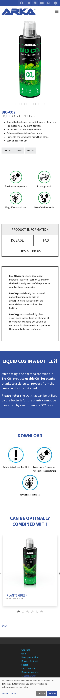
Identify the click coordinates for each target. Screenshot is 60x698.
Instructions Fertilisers (30, 494)
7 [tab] (43, 103)
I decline (41, 693)
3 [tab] (25, 103)
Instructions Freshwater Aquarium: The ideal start (44, 469)
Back (4, 625)
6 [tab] (39, 103)
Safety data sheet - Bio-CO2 (16, 467)
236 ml (18, 150)
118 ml (7, 150)
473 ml (30, 150)
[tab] (30, 229)
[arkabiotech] (19, 11)
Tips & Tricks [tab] (30, 251)
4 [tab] (30, 103)
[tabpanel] (30, 59)
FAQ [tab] (46, 240)
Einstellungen (28, 675)
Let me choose (9, 693)
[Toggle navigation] (56, 11)
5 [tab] (34, 103)
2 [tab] (20, 103)
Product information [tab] (30, 229)
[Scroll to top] (54, 692)
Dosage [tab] (17, 240)
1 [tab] (16, 103)
